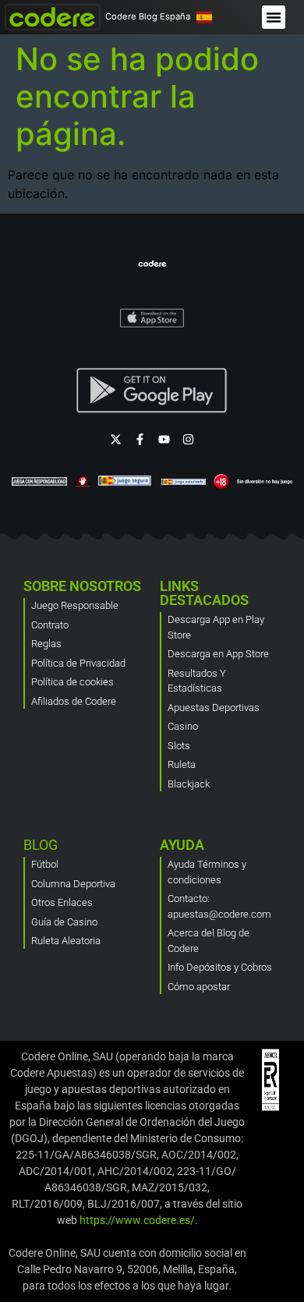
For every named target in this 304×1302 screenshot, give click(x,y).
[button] (273, 17)
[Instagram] (188, 439)
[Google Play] (152, 390)
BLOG (40, 845)
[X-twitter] (116, 439)
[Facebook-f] (140, 439)
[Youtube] (164, 439)
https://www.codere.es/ (137, 1220)
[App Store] (152, 317)
